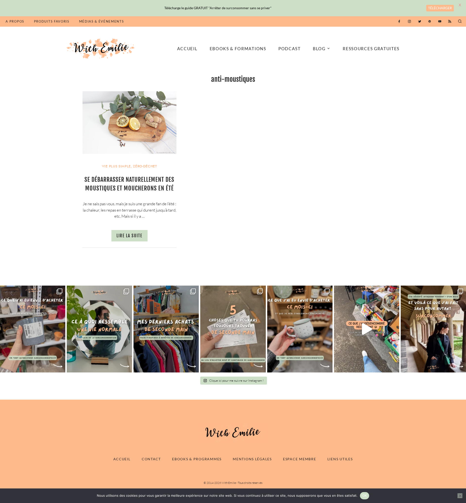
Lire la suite (129, 235)
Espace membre (299, 459)
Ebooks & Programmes (197, 459)
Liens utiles (340, 459)
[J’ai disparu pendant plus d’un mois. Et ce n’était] (433, 329)
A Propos (15, 21)
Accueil (187, 48)
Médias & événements (101, 21)
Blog (319, 48)
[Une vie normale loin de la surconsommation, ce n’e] (99, 329)
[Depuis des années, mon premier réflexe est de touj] (166, 329)
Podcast (289, 48)
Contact (151, 459)
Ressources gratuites (371, 48)
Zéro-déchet (145, 166)
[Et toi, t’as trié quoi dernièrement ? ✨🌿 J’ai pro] (366, 329)
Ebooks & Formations (238, 48)
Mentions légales (252, 459)
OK (364, 495)
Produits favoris (51, 21)
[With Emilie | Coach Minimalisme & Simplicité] (101, 48)
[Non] (460, 495)
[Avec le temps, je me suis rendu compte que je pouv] (233, 329)
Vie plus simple (116, 166)
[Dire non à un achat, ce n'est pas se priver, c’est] (32, 329)
